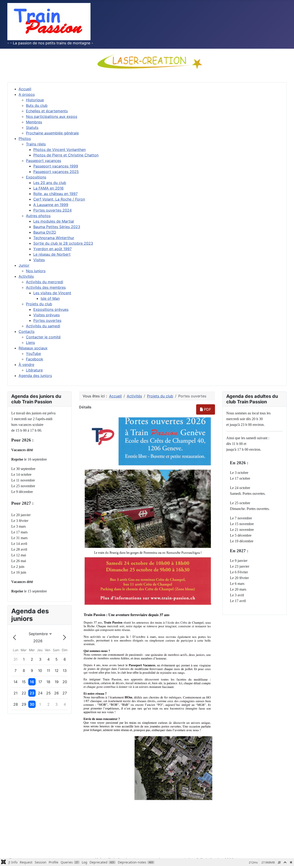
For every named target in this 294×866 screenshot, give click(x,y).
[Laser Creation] (147, 61)
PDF (207, 409)
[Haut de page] (286, 857)
